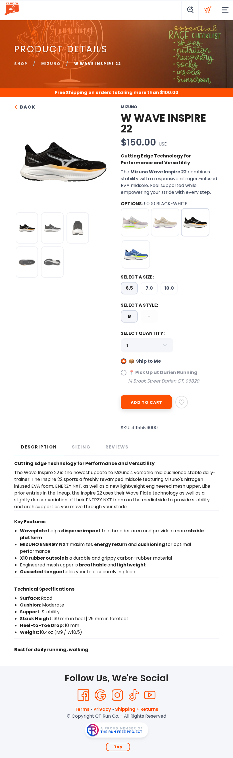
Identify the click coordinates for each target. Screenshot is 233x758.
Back (27, 107)
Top (118, 747)
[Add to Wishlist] (181, 402)
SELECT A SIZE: (137, 277)
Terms (82, 709)
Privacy (102, 709)
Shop (21, 64)
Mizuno (51, 64)
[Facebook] (83, 695)
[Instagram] (117, 695)
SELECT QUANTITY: (143, 333)
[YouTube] (149, 695)
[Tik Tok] (133, 695)
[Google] (100, 695)
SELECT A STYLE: (139, 305)
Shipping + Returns (136, 709)
